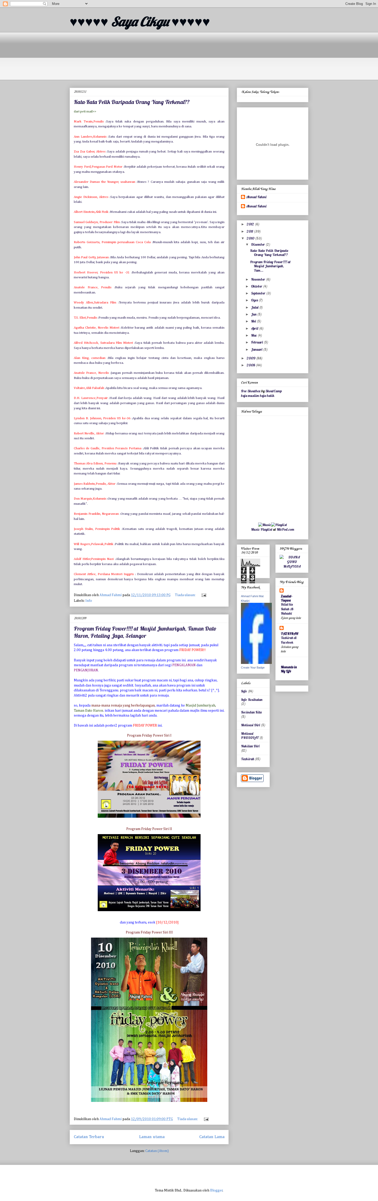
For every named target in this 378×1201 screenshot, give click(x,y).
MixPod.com (285, 529)
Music (255, 529)
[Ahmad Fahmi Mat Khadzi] (256, 662)
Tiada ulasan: (185, 595)
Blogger (216, 1190)
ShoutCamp (273, 391)
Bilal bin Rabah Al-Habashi (287, 608)
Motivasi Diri (250, 725)
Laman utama (152, 1137)
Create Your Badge (253, 667)
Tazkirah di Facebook (288, 640)
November (258, 279)
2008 (251, 365)
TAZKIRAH (289, 633)
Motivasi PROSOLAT (250, 735)
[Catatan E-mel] (203, 595)
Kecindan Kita (251, 712)
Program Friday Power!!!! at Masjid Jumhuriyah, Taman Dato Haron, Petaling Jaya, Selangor (145, 632)
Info (88, 601)
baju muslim (250, 395)
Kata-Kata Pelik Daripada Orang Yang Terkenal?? (132, 102)
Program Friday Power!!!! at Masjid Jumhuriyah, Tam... (270, 266)
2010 (251, 238)
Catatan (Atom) (157, 1151)
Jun (254, 314)
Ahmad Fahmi (256, 197)
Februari (257, 342)
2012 (251, 224)
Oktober (257, 286)
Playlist (266, 529)
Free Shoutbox (250, 391)
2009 (251, 358)
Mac (254, 335)
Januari (257, 349)
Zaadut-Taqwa (286, 598)
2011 (250, 231)
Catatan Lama (211, 1137)
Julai (255, 307)
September (258, 293)
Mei (254, 321)
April (255, 328)
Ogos (255, 300)
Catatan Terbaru (89, 1137)
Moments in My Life (289, 669)
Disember (258, 244)
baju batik (267, 395)
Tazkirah (247, 759)
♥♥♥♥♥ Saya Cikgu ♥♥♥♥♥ (140, 21)
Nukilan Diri (250, 746)
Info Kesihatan (251, 699)
